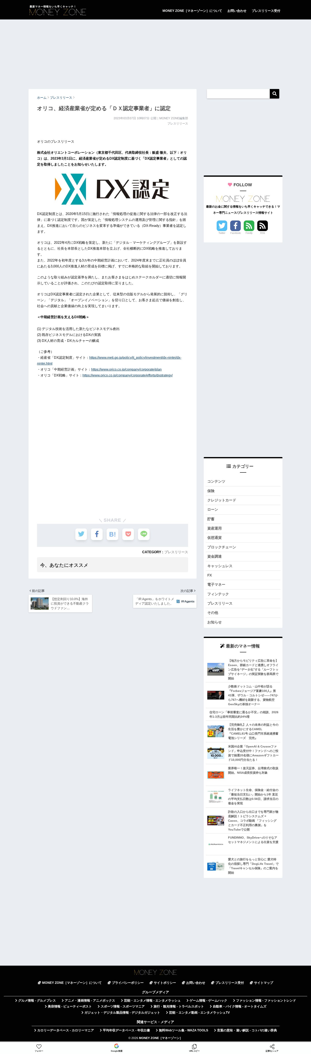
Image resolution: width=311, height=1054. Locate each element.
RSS (262, 233)
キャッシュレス (220, 566)
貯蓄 (211, 519)
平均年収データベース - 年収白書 (126, 1030)
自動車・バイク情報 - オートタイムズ (239, 1006)
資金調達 (214, 556)
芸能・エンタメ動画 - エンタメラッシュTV (199, 1012)
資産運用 (214, 528)
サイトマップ (263, 982)
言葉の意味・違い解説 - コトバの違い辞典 (247, 1030)
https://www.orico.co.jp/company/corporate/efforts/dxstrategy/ (128, 375)
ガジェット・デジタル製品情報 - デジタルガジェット (122, 1012)
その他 (212, 613)
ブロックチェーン (221, 547)
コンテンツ (216, 481)
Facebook (235, 233)
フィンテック (218, 594)
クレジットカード (221, 500)
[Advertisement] (155, 52)
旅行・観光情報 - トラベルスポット (179, 1006)
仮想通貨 (214, 538)
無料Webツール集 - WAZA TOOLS (183, 1030)
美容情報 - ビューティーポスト (70, 1006)
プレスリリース (176, 552)
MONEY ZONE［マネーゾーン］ (161, 1038)
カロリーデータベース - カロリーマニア (65, 1030)
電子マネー (216, 585)
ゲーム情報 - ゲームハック (208, 1000)
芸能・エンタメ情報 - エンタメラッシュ (152, 1000)
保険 (211, 491)
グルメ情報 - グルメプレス (37, 1000)
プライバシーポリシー (128, 982)
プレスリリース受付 (266, 10)
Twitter (222, 233)
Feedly (249, 233)
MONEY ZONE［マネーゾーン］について (192, 10)
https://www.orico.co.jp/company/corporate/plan (126, 369)
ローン (212, 510)
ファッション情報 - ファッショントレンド (266, 1000)
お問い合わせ (236, 10)
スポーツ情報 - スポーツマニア (123, 1006)
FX (209, 575)
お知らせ (214, 622)
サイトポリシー (165, 982)
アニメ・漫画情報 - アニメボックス (90, 1000)
